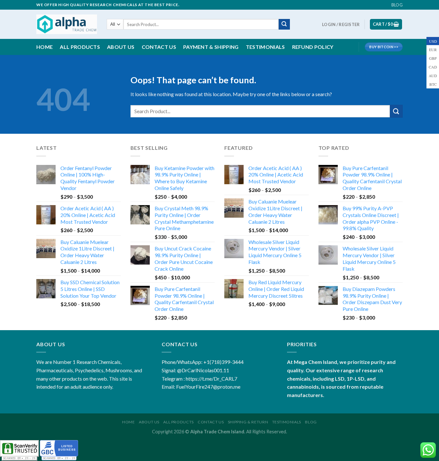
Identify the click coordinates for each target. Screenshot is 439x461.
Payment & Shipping (211, 47)
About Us (149, 422)
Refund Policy (313, 47)
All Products (80, 47)
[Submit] (284, 24)
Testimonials (265, 47)
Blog (397, 4)
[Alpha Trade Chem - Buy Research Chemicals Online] (66, 24)
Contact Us (159, 47)
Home (44, 47)
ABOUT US (121, 47)
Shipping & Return (248, 422)
